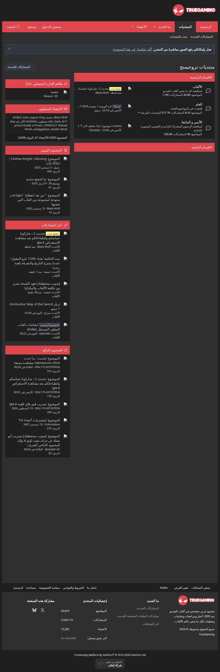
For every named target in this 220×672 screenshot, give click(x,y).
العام (199, 104)
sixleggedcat (41, 129)
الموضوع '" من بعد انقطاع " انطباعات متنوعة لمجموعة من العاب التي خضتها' (35, 199)
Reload (62, 125)
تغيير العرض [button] (181, 588)
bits (51, 121)
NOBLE (17, 117)
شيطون (42, 121)
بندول (97, 110)
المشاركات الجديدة (202, 36)
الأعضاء (142, 26)
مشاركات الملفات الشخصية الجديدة (138, 616)
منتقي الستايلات (201, 588)
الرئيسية (205, 26)
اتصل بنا (91, 588)
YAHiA (28, 129)
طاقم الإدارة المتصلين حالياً (44, 83)
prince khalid (23, 125)
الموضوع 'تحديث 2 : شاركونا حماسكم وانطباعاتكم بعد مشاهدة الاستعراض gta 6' (34, 383)
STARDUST (50, 125)
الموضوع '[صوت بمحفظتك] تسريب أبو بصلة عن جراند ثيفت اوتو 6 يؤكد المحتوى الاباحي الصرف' (34, 440)
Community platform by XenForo (110, 655)
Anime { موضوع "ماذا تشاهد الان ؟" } (99, 126)
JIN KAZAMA (29, 121)
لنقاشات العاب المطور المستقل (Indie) (39, 326)
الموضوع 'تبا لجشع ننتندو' (43, 179)
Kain (26, 117)
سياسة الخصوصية (49, 588)
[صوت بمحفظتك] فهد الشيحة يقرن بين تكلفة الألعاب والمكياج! (36, 285)
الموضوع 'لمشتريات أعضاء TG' (39, 420)
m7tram (37, 125)
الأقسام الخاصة (201, 147)
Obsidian (94, 130)
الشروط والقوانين (73, 588)
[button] (154, 26)
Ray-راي (15, 121)
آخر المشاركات (51, 225)
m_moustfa (68, 638)
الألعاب (197, 86)
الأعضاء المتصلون (51, 109)
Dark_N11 (61, 121)
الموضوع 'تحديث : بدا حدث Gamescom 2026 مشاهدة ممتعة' (37, 360)
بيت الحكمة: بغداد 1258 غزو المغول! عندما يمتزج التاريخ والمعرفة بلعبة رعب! (35, 263)
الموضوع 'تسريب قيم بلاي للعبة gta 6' (34, 404)
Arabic (164, 588)
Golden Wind (59, 129)
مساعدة (31, 588)
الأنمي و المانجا (192, 122)
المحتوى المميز (51, 150)
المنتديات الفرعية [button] (151, 113)
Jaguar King (37, 117)
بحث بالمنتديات (178, 36)
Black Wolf (101, 93)
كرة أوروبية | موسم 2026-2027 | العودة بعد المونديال (85, 106)
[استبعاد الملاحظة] (10, 49)
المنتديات (185, 26)
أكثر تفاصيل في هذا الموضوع (132, 49)
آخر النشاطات (151, 624)
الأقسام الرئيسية (201, 77)
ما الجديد (164, 26)
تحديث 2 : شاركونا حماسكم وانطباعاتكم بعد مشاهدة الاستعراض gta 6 (37, 237)
